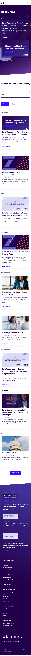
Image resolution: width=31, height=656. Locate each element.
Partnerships (5, 608)
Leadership (5, 613)
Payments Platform (7, 577)
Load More (15, 472)
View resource (6, 146)
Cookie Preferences (7, 645)
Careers (4, 615)
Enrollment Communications (9, 579)
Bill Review (5, 565)
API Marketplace (7, 598)
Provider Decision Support (9, 592)
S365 (4, 594)
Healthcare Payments (7, 625)
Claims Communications (8, 582)
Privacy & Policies (7, 641)
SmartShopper (6, 596)
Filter (4, 104)
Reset (13, 104)
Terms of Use (16, 641)
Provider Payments (7, 584)
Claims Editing (6, 563)
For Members (6, 601)
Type (2, 91)
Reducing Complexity (8, 628)
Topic (2, 94)
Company (5, 611)
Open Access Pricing (7, 569)
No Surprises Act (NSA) (8, 623)
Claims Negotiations (7, 567)
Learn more (5, 37)
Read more (5, 509)
